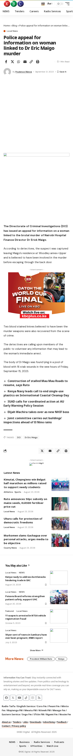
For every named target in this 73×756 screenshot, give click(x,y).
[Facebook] (6, 698)
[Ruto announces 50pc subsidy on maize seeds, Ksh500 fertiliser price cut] (60, 503)
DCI (19, 437)
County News (10, 548)
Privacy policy (19, 726)
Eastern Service (11, 714)
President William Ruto (41, 659)
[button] (43, 3)
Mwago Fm (59, 710)
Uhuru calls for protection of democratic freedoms (23, 520)
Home (7, 25)
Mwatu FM (30, 710)
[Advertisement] (36, 114)
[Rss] (39, 698)
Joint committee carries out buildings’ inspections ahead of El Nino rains (33, 420)
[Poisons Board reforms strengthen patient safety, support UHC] (59, 597)
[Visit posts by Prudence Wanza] (7, 71)
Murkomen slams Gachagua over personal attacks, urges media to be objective (26, 539)
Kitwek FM (45, 710)
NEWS (21, 572)
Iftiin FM (39, 714)
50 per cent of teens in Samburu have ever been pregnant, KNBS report (26, 636)
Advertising (49, 722)
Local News (12, 31)
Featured (9, 611)
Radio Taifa (8, 706)
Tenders (17, 722)
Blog (14, 25)
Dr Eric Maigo (31, 437)
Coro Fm (42, 706)
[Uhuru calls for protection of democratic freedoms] (60, 523)
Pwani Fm (54, 706)
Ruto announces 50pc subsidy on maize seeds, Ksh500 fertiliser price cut (25, 502)
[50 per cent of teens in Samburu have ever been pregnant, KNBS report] (59, 635)
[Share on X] (12, 61)
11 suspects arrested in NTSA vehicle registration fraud (25, 617)
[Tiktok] (26, 698)
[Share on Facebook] (6, 61)
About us (6, 722)
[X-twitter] (13, 698)
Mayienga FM (15, 710)
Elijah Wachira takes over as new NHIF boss (38, 412)
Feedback (62, 722)
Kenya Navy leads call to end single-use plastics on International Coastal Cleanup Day (36, 393)
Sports (18, 492)
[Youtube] (19, 698)
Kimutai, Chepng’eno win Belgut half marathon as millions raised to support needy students (25, 483)
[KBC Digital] (14, 3)
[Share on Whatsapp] (18, 61)
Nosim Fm (65, 714)
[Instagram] (32, 698)
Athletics (8, 492)
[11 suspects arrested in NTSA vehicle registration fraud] (59, 616)
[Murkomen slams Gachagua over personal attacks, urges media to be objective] (60, 540)
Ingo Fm (27, 714)
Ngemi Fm (52, 714)
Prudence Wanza (23, 72)
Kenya (61, 659)
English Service (26, 706)
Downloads (35, 722)
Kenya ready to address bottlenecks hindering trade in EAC (25, 578)
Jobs (25, 722)
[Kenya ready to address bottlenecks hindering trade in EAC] (59, 578)
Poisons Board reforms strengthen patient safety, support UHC (25, 598)
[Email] (25, 61)
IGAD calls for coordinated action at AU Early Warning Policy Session (34, 403)
